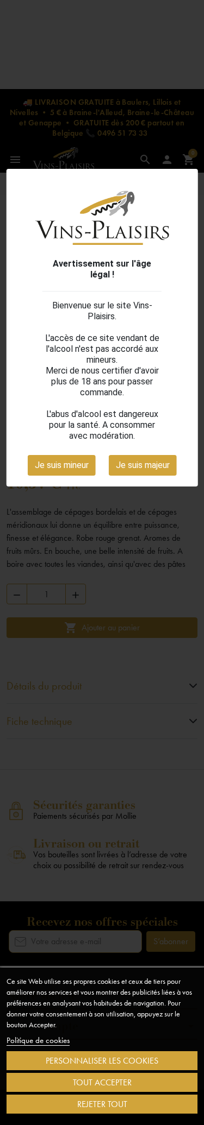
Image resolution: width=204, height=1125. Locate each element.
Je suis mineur (62, 465)
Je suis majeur (143, 465)
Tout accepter (102, 1082)
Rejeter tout (102, 1104)
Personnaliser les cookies (102, 1061)
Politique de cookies (38, 1040)
